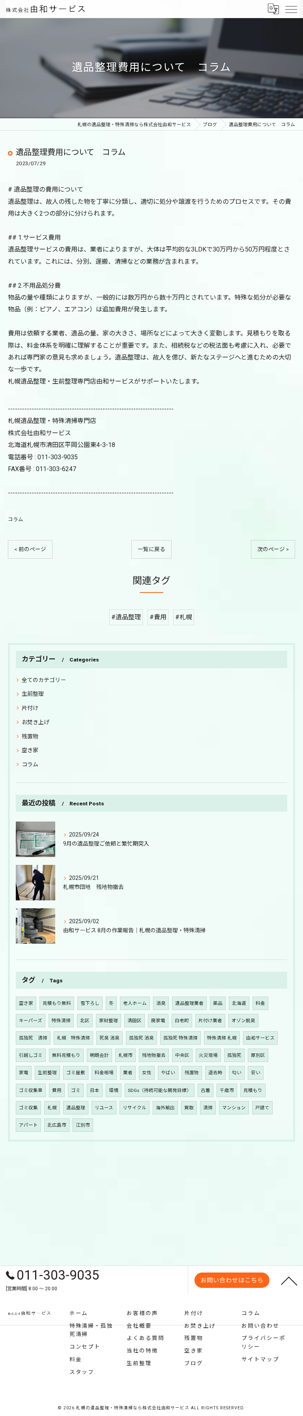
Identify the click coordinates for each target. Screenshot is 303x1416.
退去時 (215, 1072)
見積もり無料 (57, 1003)
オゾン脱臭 (243, 1020)
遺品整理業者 (189, 1003)
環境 (113, 1090)
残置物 (30, 736)
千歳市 (227, 1090)
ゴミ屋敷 (75, 1072)
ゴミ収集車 (31, 1090)
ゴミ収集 (28, 1107)
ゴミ (75, 1090)
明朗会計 (99, 1055)
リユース (104, 1107)
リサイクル (134, 1107)
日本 (94, 1090)
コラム (15, 519)
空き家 (30, 750)
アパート (28, 1125)
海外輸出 (165, 1107)
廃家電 (158, 1020)
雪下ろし (89, 1003)
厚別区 (258, 1055)
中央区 (182, 1055)
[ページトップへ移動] (289, 1280)
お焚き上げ (35, 722)
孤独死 (234, 1055)
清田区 (134, 1020)
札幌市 (125, 1055)
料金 (260, 1003)
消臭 (161, 1003)
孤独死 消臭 (141, 1038)
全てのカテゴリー (44, 680)
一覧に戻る (151, 549)
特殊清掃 (61, 1020)
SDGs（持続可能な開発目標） (159, 1090)
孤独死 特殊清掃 (180, 1038)
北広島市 (56, 1125)
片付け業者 (210, 1020)
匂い (236, 1072)
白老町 (182, 1020)
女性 (147, 1072)
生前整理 (33, 694)
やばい (168, 1072)
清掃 (208, 1107)
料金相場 (104, 1072)
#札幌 (183, 617)
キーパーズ (30, 1020)
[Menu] (291, 8)
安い (255, 1072)
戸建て (262, 1107)
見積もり (252, 1090)
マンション (234, 1107)
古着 (205, 1090)
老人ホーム (135, 1003)
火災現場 (208, 1055)
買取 (189, 1107)
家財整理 (108, 1020)
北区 (85, 1020)
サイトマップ (260, 1359)
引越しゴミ (31, 1055)
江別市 (83, 1125)
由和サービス (260, 1038)
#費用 (158, 617)
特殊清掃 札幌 (222, 1038)
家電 (23, 1072)
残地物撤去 (154, 1055)
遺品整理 (75, 1107)
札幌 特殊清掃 (73, 1038)
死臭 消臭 (109, 1038)
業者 (128, 1072)
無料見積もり (66, 1055)
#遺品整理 (126, 617)
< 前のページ (30, 549)
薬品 (218, 1003)
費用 (57, 1090)
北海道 (239, 1003)
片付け (30, 708)
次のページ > (273, 549)
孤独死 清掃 (33, 1038)
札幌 (52, 1107)
